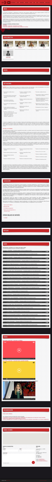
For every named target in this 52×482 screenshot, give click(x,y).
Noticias (31, 2)
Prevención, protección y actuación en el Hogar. (12, 25)
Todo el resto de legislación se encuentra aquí (9, 210)
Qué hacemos (22, 2)
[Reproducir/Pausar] (3, 251)
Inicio (9, 2)
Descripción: (5, 453)
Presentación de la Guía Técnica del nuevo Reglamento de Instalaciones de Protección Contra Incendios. (24, 417)
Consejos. (5, 24)
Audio (34, 2)
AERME (5, 217)
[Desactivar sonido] (45, 251)
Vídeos (37, 2)
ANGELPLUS (8, 480)
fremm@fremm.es (41, 459)
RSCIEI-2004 (6, 206)
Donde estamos (47, 2)
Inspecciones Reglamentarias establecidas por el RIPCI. (14, 418)
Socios (18, 2)
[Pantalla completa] (34, 358)
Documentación (42, 2)
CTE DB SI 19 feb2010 (8, 208)
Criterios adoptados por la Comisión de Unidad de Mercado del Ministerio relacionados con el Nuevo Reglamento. (26, 419)
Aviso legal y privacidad (43, 480)
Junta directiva (13, 2)
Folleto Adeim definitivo (7, 413)
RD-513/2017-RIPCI (8, 204)
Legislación (26, 2)
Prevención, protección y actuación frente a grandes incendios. (15, 26)
